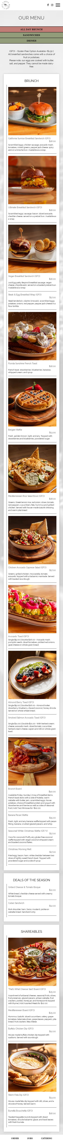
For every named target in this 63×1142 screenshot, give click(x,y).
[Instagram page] (52, 5)
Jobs (30, 1138)
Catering (46, 1138)
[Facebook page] (48, 5)
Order (15, 1138)
